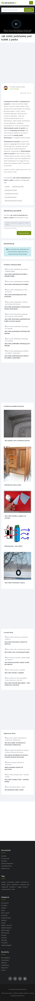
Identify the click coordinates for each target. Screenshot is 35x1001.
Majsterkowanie (6, 928)
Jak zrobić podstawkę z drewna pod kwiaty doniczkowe (17, 308)
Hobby (3, 923)
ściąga (19, 887)
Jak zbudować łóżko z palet (14, 790)
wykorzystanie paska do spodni (13, 200)
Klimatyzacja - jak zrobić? (13, 546)
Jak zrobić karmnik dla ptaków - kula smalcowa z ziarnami (17, 684)
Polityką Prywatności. (17, 995)
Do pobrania (5, 858)
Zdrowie (4, 938)
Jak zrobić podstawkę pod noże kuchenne (16, 295)
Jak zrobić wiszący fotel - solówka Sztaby (17, 780)
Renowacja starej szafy (13, 485)
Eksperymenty (6, 918)
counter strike (6, 889)
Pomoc (3, 970)
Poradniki (4, 943)
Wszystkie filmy (6, 866)
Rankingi (4, 861)
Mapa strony (5, 868)
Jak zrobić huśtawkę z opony (15, 583)
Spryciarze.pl (22, 989)
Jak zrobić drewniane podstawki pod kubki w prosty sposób (17, 320)
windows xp (25, 882)
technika (7, 186)
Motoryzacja (5, 933)
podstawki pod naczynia (11, 193)
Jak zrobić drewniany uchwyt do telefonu (16, 643)
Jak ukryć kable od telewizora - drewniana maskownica (15, 744)
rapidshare (14, 884)
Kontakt (3, 856)
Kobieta (3, 908)
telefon (17, 882)
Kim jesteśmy (5, 958)
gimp (8, 884)
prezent (25, 887)
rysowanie (23, 884)
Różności (4, 940)
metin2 (3, 884)
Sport (3, 910)
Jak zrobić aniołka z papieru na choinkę (15, 517)
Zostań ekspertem (7, 863)
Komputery (5, 903)
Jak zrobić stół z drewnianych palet (17, 652)
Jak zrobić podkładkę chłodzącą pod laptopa (17, 344)
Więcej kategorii (6, 945)
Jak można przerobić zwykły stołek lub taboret (17, 663)
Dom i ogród (5, 913)
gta (28, 884)
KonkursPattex (14, 89)
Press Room (5, 960)
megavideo (4, 887)
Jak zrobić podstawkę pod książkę (16, 284)
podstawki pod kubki (18, 186)
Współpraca (5, 965)
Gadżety (4, 920)
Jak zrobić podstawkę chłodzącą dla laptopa (17, 332)
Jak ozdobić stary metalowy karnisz (17, 440)
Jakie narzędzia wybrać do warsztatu (14, 768)
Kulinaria (4, 905)
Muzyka (3, 935)
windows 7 (12, 887)
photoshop (10, 882)
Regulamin (4, 967)
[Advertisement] (17, 62)
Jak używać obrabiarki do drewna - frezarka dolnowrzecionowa (17, 756)
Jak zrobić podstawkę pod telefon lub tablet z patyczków (16, 357)
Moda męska (5, 930)
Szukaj (29, 10)
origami (3, 882)
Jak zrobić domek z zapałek (14, 673)
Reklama (4, 963)
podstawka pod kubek (11, 190)
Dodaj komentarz (24, 233)
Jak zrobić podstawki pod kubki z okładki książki (16, 275)
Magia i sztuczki (6, 925)
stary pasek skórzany (10, 197)
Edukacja (4, 915)
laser (13, 889)
